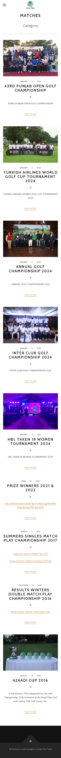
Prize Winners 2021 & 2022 (30, 487)
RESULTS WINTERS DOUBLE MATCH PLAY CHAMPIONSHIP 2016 (30, 594)
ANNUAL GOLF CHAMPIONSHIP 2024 (30, 268)
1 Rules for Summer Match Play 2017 (30, 553)
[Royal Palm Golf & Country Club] (30, 5)
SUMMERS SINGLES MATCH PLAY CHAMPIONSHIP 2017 (30, 538)
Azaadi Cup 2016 (30, 680)
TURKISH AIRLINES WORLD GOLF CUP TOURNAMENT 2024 (30, 176)
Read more (31, 114)
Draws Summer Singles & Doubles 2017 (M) (30, 561)
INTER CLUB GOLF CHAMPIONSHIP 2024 (30, 355)
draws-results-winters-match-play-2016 (30, 611)
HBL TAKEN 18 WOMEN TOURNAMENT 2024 (30, 441)
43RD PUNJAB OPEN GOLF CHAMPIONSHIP (30, 88)
